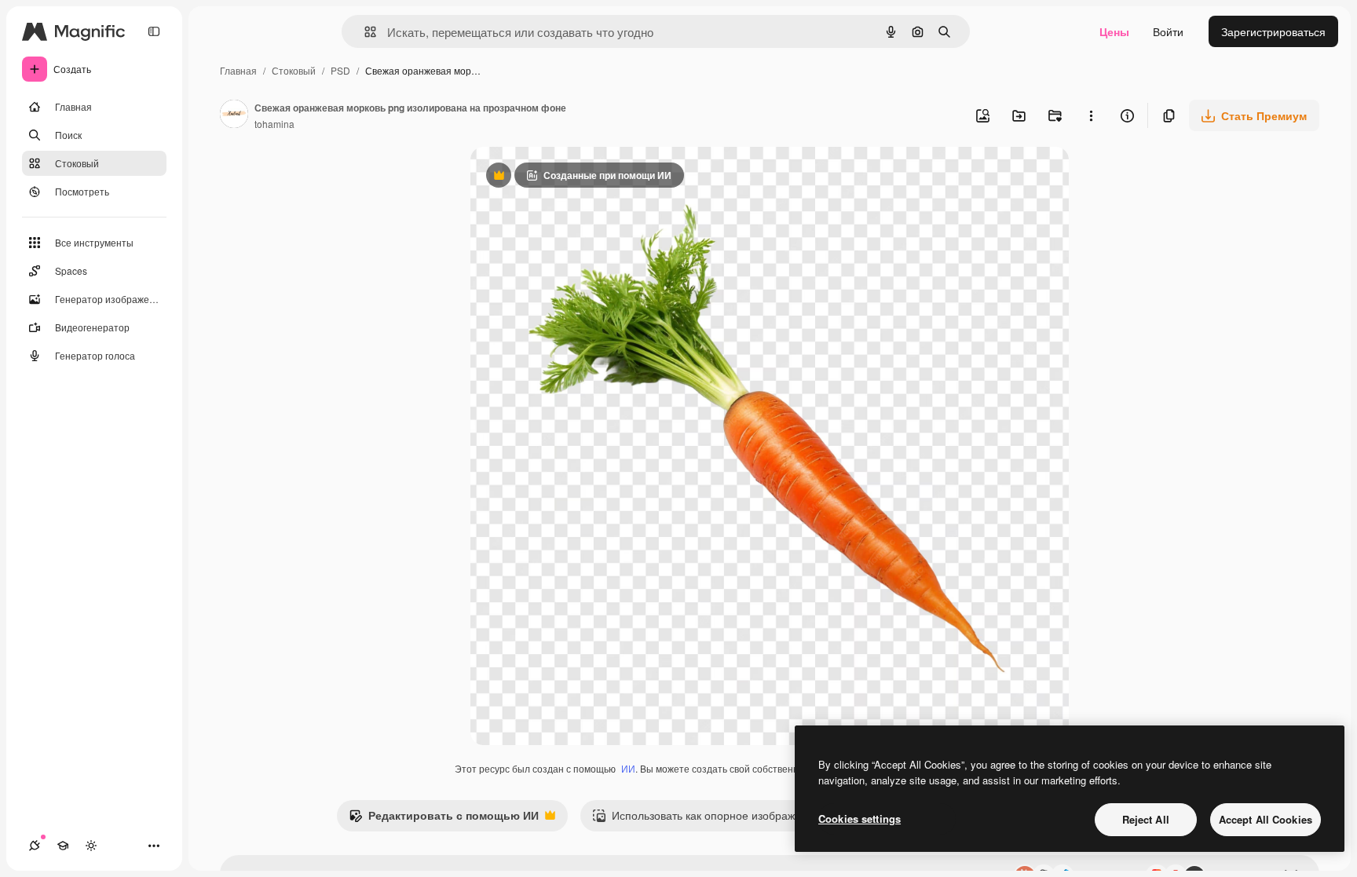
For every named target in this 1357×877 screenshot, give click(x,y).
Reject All (1145, 819)
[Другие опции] (1090, 115)
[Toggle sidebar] (153, 31)
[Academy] (62, 845)
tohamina (274, 123)
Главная (238, 70)
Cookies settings (859, 818)
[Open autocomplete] (364, 32)
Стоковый (294, 70)
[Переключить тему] (91, 845)
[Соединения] (34, 845)
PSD (340, 70)
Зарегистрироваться (1273, 31)
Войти (1168, 31)
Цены (1114, 31)
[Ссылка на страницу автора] (234, 115)
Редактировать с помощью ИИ (444, 819)
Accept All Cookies (1265, 819)
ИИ (628, 768)
